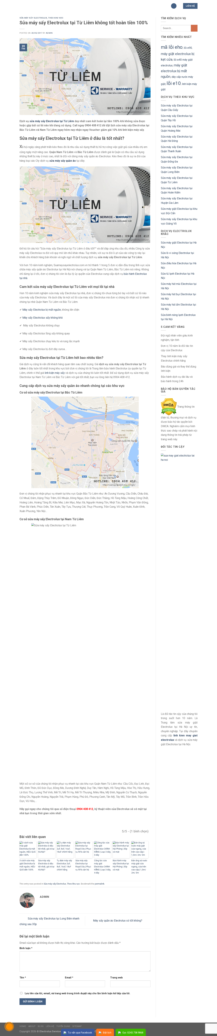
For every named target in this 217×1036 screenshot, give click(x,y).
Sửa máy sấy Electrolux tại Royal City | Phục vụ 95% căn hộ (83, 865)
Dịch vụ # (119, 6)
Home (22, 1026)
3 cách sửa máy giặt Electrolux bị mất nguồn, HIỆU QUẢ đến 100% (27, 865)
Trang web (116, 977)
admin (49, 33)
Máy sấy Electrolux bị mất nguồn (41, 309)
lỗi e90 (188, 47)
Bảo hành (83, 6)
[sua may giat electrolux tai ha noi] (179, 580)
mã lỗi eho (172, 47)
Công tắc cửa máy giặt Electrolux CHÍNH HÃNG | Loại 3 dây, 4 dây (102, 866)
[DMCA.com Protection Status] (169, 406)
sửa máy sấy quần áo (62, 160)
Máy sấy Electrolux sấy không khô (42, 317)
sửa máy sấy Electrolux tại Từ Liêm (51, 121)
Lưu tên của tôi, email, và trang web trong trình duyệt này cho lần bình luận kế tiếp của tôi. (77, 993)
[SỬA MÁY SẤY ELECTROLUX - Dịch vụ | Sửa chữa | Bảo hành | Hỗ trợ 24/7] (36, 6)
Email (69, 977)
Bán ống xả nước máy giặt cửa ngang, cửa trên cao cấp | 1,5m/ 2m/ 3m (139, 866)
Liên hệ (50, 1026)
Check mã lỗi (139, 6)
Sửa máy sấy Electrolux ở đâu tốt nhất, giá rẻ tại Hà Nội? (46, 865)
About (32, 1026)
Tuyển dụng (63, 1026)
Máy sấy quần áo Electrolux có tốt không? (118, 920)
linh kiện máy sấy (55, 372)
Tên (22, 977)
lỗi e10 (174, 83)
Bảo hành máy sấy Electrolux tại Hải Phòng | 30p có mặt (121, 865)
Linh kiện (101, 6)
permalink (99, 883)
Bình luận (25, 948)
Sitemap (77, 1026)
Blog (41, 1026)
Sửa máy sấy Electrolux (33, 18)
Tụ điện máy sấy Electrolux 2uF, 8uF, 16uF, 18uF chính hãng (64, 865)
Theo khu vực (55, 18)
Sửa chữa (64, 6)
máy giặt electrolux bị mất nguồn (174, 71)
